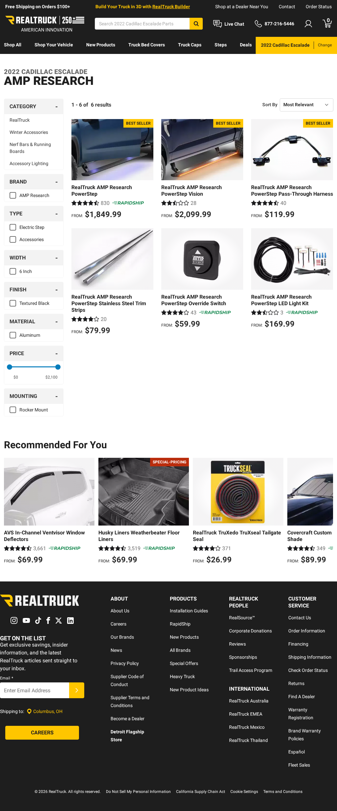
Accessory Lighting (29, 163)
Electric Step (31, 227)
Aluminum (29, 335)
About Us (120, 610)
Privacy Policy (125, 663)
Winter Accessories (29, 132)
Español (296, 751)
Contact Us (299, 617)
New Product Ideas (189, 689)
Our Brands (122, 637)
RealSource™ (242, 617)
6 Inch (25, 271)
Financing (298, 644)
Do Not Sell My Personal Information (138, 791)
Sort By (269, 104)
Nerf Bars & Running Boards (30, 148)
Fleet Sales (299, 765)
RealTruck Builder (171, 6)
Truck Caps (189, 44)
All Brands (180, 650)
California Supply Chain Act (200, 791)
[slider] (9, 367)
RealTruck (20, 120)
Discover (13, 61)
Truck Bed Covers (146, 44)
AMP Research (34, 195)
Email (6, 678)
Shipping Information (309, 657)
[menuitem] (12, 45)
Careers (118, 624)
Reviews (237, 644)
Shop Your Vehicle (54, 44)
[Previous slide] (10, 512)
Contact (287, 6)
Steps (221, 44)
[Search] (196, 24)
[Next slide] (326, 512)
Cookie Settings (244, 791)
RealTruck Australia (249, 700)
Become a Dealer (127, 718)
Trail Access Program (250, 670)
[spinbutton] (16, 377)
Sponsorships (243, 657)
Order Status (319, 6)
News (116, 650)
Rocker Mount (33, 409)
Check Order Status (308, 670)
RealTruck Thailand (248, 740)
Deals (246, 44)
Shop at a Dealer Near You (241, 6)
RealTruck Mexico (247, 727)
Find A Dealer (301, 696)
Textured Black (34, 303)
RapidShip (180, 624)
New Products (100, 44)
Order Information (306, 630)
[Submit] (76, 690)
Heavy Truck (182, 676)
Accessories (31, 239)
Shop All (12, 44)
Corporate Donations (250, 630)
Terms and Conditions (282, 791)
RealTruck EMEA (245, 714)
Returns (296, 683)
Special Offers (184, 663)
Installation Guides (189, 610)
